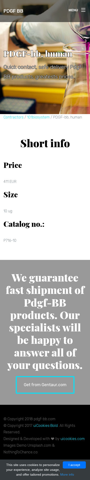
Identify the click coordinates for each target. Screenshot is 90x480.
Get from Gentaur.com (45, 384)
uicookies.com (72, 439)
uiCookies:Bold (45, 425)
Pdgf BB (13, 11)
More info (67, 474)
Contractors (13, 117)
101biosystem (38, 117)
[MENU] (83, 9)
